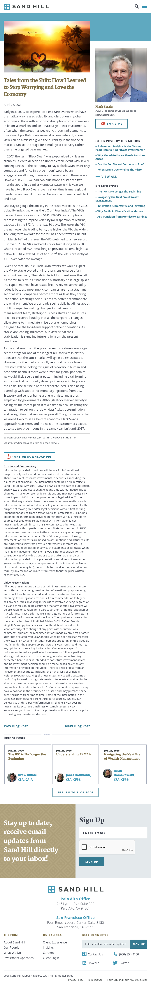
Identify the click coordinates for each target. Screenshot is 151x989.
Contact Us (95, 954)
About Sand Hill (14, 942)
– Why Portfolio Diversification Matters (119, 211)
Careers (48, 953)
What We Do (12, 953)
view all (109, 177)
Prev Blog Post (16, 726)
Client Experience (55, 942)
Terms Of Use (95, 979)
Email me (114, 123)
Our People (11, 947)
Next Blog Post (77, 726)
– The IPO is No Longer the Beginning (118, 191)
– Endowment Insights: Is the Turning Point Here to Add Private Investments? (120, 148)
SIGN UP (91, 861)
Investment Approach (19, 958)
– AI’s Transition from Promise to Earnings (121, 216)
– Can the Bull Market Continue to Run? (119, 164)
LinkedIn (93, 963)
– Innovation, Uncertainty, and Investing (120, 206)
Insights (48, 947)
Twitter (124, 963)
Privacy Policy (75, 979)
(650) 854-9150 (129, 954)
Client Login (51, 958)
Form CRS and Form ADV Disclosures (127, 979)
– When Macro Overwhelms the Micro (118, 169)
